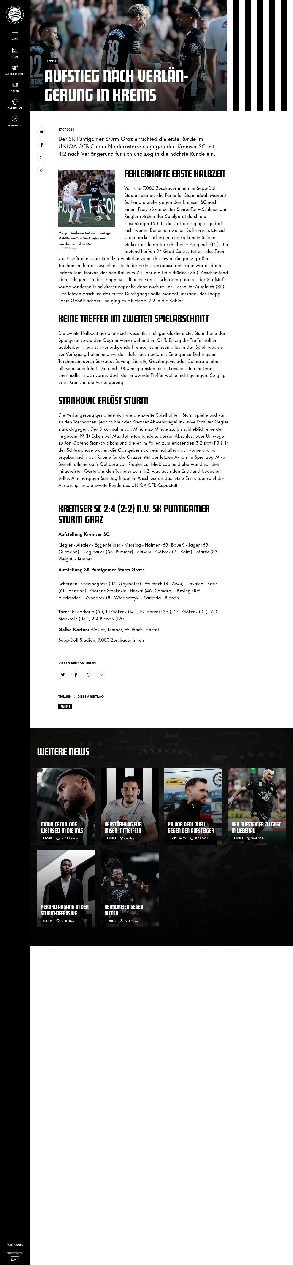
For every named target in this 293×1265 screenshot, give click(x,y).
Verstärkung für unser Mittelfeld (123, 827)
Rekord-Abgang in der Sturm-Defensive (65, 910)
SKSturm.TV (178, 838)
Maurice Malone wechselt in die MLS (62, 827)
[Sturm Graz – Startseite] (15, 14)
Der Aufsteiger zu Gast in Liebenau (256, 827)
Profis (65, 706)
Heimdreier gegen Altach (123, 910)
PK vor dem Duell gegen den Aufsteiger (191, 827)
